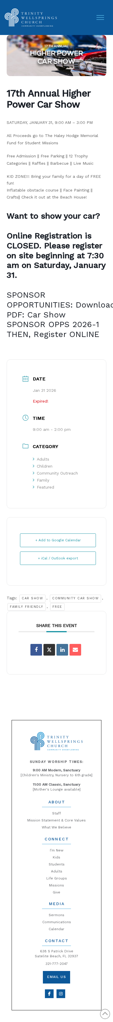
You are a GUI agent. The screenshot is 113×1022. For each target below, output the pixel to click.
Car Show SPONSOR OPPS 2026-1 (53, 319)
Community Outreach (57, 473)
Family (43, 480)
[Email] (75, 650)
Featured (45, 487)
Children (44, 466)
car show (32, 598)
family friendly (26, 607)
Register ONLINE (66, 334)
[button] (100, 17)
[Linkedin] (62, 650)
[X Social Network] (49, 650)
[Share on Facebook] (36, 650)
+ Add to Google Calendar (58, 540)
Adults (43, 459)
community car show (75, 598)
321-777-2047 (56, 964)
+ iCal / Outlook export (58, 558)
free (57, 607)
